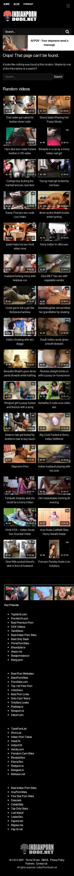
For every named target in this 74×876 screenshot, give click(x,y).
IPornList (16, 733)
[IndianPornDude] (20, 15)
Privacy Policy (57, 860)
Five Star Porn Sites (22, 796)
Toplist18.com (19, 614)
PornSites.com (19, 682)
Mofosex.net (18, 774)
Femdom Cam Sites (22, 753)
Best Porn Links (20, 694)
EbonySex (17, 762)
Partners (29, 863)
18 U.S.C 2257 (16, 860)
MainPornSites (19, 678)
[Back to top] (68, 868)
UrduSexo (17, 690)
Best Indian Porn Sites (23, 635)
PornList (28, 4)
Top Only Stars (19, 808)
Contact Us (41, 863)
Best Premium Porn (22, 622)
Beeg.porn (17, 660)
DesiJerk (16, 800)
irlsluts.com (17, 749)
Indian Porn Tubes (21, 737)
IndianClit (16, 745)
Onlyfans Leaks (20, 702)
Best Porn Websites (22, 673)
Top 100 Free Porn (21, 686)
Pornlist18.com (19, 618)
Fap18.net (17, 829)
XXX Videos (18, 627)
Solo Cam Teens (20, 698)
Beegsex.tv (17, 770)
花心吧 (16, 4)
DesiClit (15, 741)
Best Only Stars (20, 639)
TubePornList (18, 729)
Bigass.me (17, 825)
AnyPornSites (19, 792)
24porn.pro (17, 715)
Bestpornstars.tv (20, 656)
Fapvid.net (17, 821)
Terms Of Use (32, 860)
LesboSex (17, 817)
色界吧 (6, 4)
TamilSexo (17, 631)
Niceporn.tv (17, 711)
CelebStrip (17, 804)
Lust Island (17, 813)
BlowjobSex (18, 757)
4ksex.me (16, 651)
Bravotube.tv (18, 647)
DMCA (44, 860)
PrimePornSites (20, 643)
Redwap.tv (17, 706)
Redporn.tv (17, 766)
